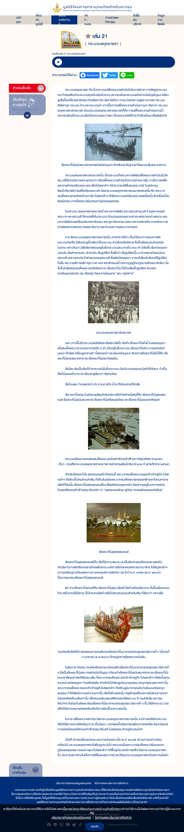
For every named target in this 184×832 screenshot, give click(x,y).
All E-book (87, 19)
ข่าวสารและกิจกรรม (112, 19)
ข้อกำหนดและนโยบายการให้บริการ (111, 783)
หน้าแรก (18, 19)
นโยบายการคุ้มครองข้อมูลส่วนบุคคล (73, 783)
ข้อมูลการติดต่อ (161, 19)
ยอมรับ (95, 826)
